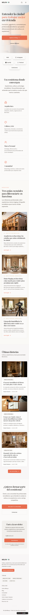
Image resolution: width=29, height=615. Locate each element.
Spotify (9, 62)
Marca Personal (17, 578)
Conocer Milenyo (14, 43)
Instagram (20, 57)
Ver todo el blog (13, 471)
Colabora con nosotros (7, 599)
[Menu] (25, 2)
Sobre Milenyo (5, 588)
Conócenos (15, 67)
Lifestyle (12, 581)
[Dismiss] (27, 613)
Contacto (4, 595)
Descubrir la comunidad (14, 506)
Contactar (14, 512)
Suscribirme (14, 540)
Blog (3, 590)
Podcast (21, 62)
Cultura (5, 581)
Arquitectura (6, 578)
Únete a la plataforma (8, 570)
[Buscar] (21, 2)
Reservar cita (5, 601)
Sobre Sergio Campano (7, 597)
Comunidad (4, 593)
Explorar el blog (14, 38)
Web (7, 57)
